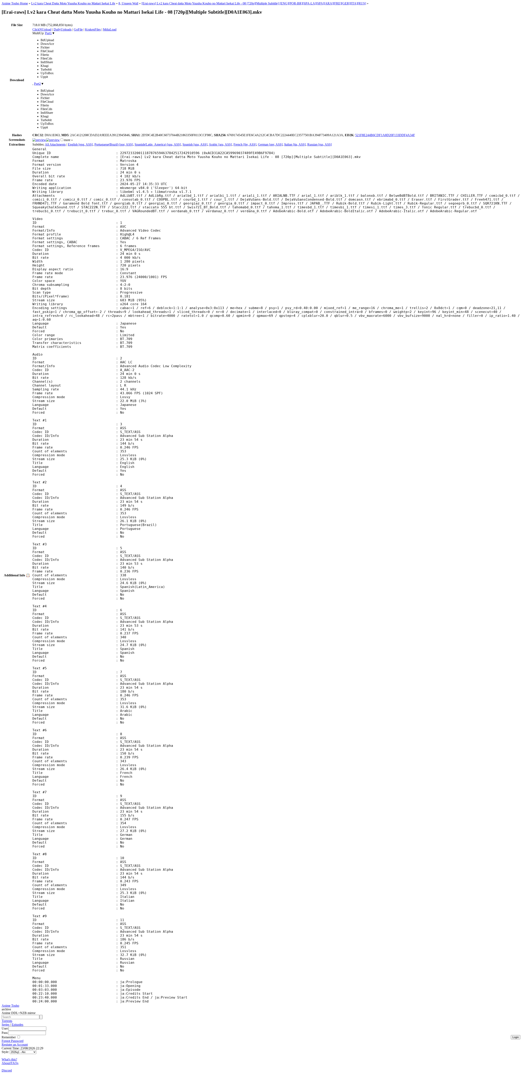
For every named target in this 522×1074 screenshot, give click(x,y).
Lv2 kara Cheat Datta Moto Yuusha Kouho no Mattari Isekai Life (73, 3)
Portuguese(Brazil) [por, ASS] (113, 144)
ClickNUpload (41, 29)
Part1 (48, 33)
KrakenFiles (93, 29)
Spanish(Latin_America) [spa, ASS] (158, 144)
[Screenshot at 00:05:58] (53, 140)
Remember (9, 1037)
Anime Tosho (10, 1005)
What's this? (9, 1059)
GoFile (78, 29)
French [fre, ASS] (244, 144)
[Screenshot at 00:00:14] (39, 140)
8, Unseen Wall (128, 3)
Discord (7, 1070)
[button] (62, 139)
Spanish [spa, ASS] (194, 144)
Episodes (17, 1024)
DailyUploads (63, 29)
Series (5, 1024)
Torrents (7, 1021)
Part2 (37, 83)
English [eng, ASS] (80, 144)
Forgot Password (12, 1041)
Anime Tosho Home (15, 3)
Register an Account (15, 1044)
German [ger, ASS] (270, 144)
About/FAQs (10, 1063)
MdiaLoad (109, 29)
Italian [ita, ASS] (295, 144)
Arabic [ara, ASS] (220, 144)
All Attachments (55, 144)
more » (68, 140)
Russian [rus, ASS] (319, 144)
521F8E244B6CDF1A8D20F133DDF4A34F (385, 135)
